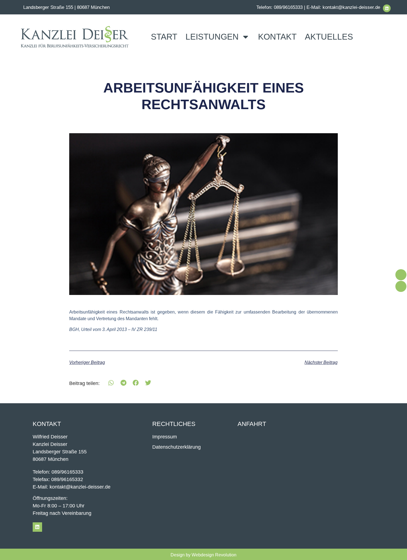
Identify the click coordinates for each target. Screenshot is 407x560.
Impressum (164, 437)
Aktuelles (329, 37)
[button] (111, 383)
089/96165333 (288, 7)
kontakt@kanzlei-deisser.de (351, 7)
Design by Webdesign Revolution (203, 555)
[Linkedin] (387, 8)
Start (164, 37)
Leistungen (212, 37)
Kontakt (277, 37)
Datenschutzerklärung (176, 447)
